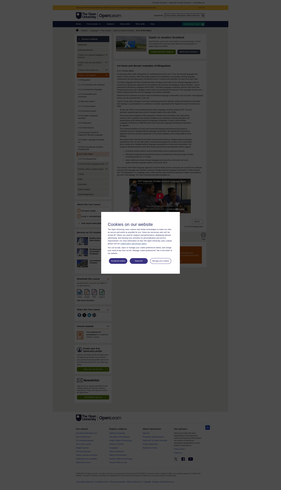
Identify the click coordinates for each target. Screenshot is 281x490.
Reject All (138, 261)
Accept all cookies (118, 261)
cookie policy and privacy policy (133, 244)
